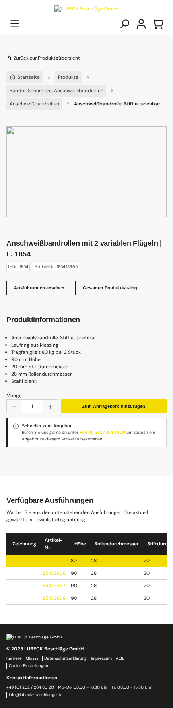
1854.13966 (53, 573)
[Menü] (14, 23)
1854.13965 (53, 560)
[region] (86, 179)
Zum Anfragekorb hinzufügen (113, 406)
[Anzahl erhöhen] (50, 406)
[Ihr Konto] (141, 23)
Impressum (101, 658)
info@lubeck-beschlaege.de (35, 694)
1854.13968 (53, 598)
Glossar (33, 658)
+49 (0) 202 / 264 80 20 (102, 432)
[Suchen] (124, 23)
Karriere (14, 658)
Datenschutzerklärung (65, 658)
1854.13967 (53, 585)
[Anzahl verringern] (13, 406)
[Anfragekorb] (158, 23)
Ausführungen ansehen (39, 287)
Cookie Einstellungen (28, 665)
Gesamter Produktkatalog (110, 287)
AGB (120, 658)
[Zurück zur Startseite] (86, 8)
